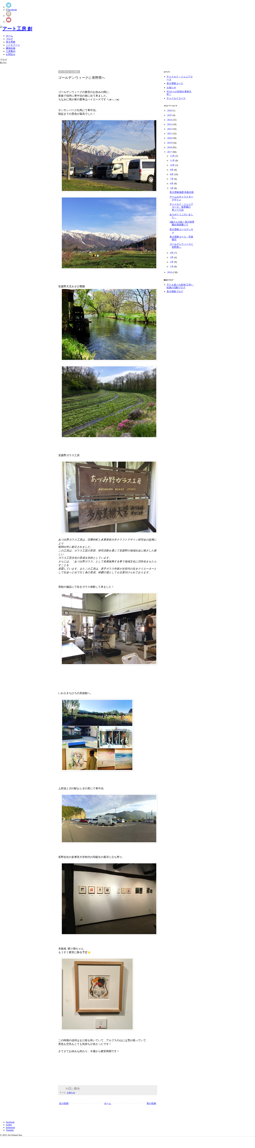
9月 (172, 170)
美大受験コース (175, 83)
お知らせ (71, 1092)
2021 (170, 133)
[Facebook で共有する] (75, 1088)
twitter (9, 1125)
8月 (172, 174)
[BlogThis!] (69, 1088)
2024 (170, 120)
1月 (172, 266)
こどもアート (13, 45)
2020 (170, 138)
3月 (172, 257)
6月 (172, 183)
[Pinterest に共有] (78, 1088)
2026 (170, 110)
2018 (170, 147)
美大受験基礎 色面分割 (182, 192)
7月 (172, 179)
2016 (170, 272)
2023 (170, 124)
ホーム (9, 36)
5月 (172, 188)
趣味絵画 (10, 48)
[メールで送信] (67, 1088)
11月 (172, 160)
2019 (170, 143)
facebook (10, 1122)
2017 (170, 152)
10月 (172, 165)
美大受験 (10, 42)
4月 (172, 253)
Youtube (10, 1130)
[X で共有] (72, 1088)
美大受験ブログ (175, 291)
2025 (170, 115)
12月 (172, 156)
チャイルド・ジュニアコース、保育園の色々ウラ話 (181, 207)
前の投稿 (151, 1103)
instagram (10, 1127)
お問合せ (10, 54)
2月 (172, 262)
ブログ (9, 39)
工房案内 (10, 51)
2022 (170, 129)
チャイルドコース (176, 98)
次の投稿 (63, 1103)
